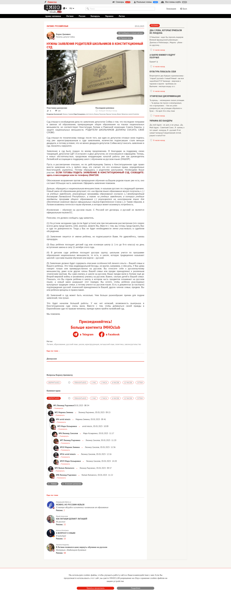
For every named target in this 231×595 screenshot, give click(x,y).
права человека (53, 16)
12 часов (128, 382)
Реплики (154, 25)
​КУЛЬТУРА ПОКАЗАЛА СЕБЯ (163, 71)
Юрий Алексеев (62, 516)
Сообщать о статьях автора (132, 33)
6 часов (115, 382)
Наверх (52, 483)
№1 (55, 405)
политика (119, 344)
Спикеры (122, 2)
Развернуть (58, 408)
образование (60, 344)
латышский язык (107, 344)
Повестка (52, 2)
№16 (62, 454)
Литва (122, 16)
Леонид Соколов (68, 114)
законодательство (132, 344)
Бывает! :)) (154, 61)
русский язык (72, 344)
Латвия (69, 16)
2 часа (104, 382)
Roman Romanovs (122, 114)
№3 (56, 468)
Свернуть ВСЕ (54, 382)
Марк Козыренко (90, 433)
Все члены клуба (175, 2)
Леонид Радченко (99, 114)
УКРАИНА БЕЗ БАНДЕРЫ (161, 120)
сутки (140, 382)
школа (82, 344)
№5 (59, 426)
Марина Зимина (111, 114)
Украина (109, 16)
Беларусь (95, 16)
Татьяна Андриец (62, 545)
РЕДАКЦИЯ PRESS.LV (63, 502)
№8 (57, 475)
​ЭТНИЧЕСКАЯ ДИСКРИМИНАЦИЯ (165, 96)
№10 (62, 447)
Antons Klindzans (62, 530)
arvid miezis (89, 114)
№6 (60, 433)
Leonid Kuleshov (133, 114)
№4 (57, 419)
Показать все (80, 382)
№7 (61, 440)
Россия (82, 16)
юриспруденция (92, 344)
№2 (56, 412)
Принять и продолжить (95, 588)
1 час (94, 382)
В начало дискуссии (71, 483)
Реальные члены (146, 2)
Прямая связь (126, 38)
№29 (62, 461)
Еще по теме (53, 351)
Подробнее (135, 588)
